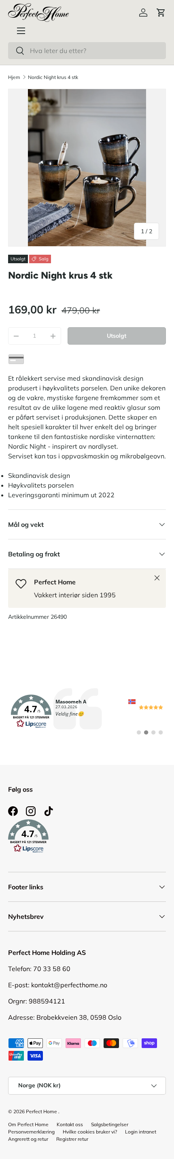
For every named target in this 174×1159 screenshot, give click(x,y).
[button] (161, 12)
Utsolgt (116, 335)
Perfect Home (41, 1111)
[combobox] (87, 50)
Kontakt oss (70, 1124)
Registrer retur (72, 1139)
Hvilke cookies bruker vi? (90, 1132)
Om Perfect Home (28, 1124)
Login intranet (140, 1132)
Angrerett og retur (28, 1139)
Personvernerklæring (31, 1132)
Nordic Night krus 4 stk (53, 77)
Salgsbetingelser (109, 1124)
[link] (87, 711)
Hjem (14, 77)
